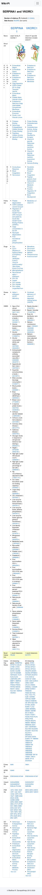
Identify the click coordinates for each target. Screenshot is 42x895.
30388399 (15, 410)
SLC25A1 (28, 731)
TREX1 (33, 757)
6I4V (15, 808)
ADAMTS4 (18, 663)
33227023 (15, 408)
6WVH (36, 792)
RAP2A (17, 687)
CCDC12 (31, 677)
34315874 (15, 320)
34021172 (16, 478)
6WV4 (31, 790)
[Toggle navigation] (37, 3)
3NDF (21, 802)
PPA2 (27, 719)
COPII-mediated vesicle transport (17, 206)
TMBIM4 (35, 739)
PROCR (27, 721)
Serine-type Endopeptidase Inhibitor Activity (17, 127)
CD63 (34, 679)
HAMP (33, 699)
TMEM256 (28, 751)
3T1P (16, 804)
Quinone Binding (32, 163)
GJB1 (27, 697)
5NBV (20, 806)
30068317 (15, 583)
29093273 (15, 446)
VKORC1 (32, 28)
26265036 (30, 332)
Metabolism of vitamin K (31, 202)
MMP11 (12, 681)
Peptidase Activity (15, 835)
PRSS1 (17, 683)
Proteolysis (16, 844)
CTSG (17, 667)
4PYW (20, 804)
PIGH (31, 717)
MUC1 (32, 713)
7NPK (16, 812)
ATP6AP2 (28, 675)
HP (26, 703)
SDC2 (17, 689)
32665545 (15, 398)
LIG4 (32, 707)
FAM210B (28, 693)
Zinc (13, 246)
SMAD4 (19, 691)
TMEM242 (28, 749)
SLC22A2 (35, 729)
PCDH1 (27, 715)
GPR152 (28, 699)
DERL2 (12, 669)
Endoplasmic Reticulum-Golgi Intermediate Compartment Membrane (17, 105)
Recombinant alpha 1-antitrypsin (16, 274)
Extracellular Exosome (16, 112)
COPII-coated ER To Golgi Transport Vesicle (16, 88)
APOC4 (33, 669)
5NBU (16, 806)
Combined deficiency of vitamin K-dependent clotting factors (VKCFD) (32, 297)
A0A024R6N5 (14, 782)
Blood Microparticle (31, 859)
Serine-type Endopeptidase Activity (17, 824)
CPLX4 (27, 685)
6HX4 (12, 808)
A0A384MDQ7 (15, 784)
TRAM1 (27, 757)
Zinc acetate (16, 282)
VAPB (27, 759)
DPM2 (27, 689)
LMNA (27, 709)
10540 (27, 770)
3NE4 (12, 804)
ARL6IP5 (28, 671)
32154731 (15, 533)
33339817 (15, 322)
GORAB (32, 697)
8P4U (19, 814)
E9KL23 (12, 786)
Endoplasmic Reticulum (16, 74)
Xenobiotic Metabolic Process (30, 169)
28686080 (30, 344)
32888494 (15, 460)
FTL (34, 695)
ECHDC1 (33, 689)
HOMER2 (33, 701)
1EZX (20, 790)
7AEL (20, 810)
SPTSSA (28, 737)
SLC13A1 (13, 691)
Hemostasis (16, 175)
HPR (29, 703)
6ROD (16, 810)
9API (15, 818)
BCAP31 (35, 675)
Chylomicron (31, 866)
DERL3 (17, 669)
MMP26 (18, 681)
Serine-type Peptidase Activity (16, 830)
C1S (26, 677)
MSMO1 (28, 711)
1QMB (16, 796)
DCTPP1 (28, 655)
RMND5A (28, 725)
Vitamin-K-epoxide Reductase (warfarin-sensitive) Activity (30, 144)
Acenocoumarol (32, 256)
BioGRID (16, 20)
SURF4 (27, 739)
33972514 (15, 505)
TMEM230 (28, 747)
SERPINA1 (17, 29)
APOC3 (27, 669)
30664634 (30, 320)
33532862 (15, 549)
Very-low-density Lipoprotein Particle (32, 838)
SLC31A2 (35, 731)
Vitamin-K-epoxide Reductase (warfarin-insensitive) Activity (31, 156)
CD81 (27, 681)
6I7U (19, 808)
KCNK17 (28, 707)
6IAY (11, 810)
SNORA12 (28, 735)
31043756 (30, 308)
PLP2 (36, 717)
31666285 (15, 619)
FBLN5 (12, 655)
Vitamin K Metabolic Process (30, 185)
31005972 (15, 631)
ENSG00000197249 (16, 776)
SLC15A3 (28, 729)
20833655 (30, 330)
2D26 (20, 796)
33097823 (15, 368)
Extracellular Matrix (16, 94)
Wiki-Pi (5, 3)
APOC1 (33, 667)
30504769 (15, 434)
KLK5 (16, 677)
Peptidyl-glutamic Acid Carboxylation (31, 179)
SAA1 (34, 725)
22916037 (16, 543)
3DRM (17, 800)
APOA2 (27, 667)
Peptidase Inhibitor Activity (17, 134)
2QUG (12, 798)
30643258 (15, 348)
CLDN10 (35, 681)
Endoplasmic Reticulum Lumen (16, 79)
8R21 (12, 818)
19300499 (30, 328)
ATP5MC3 (34, 673)
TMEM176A (29, 745)
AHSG (32, 663)
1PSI (20, 794)
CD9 (30, 681)
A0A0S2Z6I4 (29, 784)
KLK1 (20, 675)
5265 (11, 764)
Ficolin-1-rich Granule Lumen (17, 116)
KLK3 (12, 677)
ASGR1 (33, 671)
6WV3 (27, 790)
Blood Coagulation (16, 172)
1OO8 (12, 794)
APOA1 (32, 665)
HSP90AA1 (14, 675)
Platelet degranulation (16, 202)
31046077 (15, 384)
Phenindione (31, 250)
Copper (14, 280)
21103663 (31, 18)
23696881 (15, 390)
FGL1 (27, 695)
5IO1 (11, 806)
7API (12, 812)
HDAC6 (27, 701)
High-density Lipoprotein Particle (31, 844)
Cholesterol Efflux (30, 869)
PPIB (31, 719)
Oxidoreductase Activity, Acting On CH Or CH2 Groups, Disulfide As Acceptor (32, 132)
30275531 (15, 497)
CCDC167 (28, 679)
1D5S (16, 790)
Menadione (30, 246)
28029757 (15, 362)
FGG (33, 693)
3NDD (16, 802)
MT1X (27, 713)
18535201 (35, 326)
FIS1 (30, 695)
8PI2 (11, 816)
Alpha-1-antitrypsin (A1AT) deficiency (15, 295)
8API (12, 814)
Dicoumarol (30, 248)
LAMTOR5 (13, 679)
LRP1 (19, 679)
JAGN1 (32, 705)
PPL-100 (15, 278)
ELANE (18, 671)
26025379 (15, 539)
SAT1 (27, 727)
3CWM (12, 800)
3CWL (17, 798)
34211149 (15, 312)
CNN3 (27, 683)
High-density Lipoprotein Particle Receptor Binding (31, 852)
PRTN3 (12, 687)
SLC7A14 (28, 733)
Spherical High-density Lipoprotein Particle (32, 831)
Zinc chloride (16, 284)
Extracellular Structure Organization (16, 854)
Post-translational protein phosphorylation (17, 240)
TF (31, 739)
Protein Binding (17, 131)
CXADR (34, 687)
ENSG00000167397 (31, 776)
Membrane (30, 81)
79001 (27, 764)
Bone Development (31, 196)
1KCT (19, 792)
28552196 (15, 452)
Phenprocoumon (32, 254)
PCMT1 (32, 715)
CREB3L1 (28, 687)
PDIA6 (27, 717)
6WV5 (36, 790)
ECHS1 (12, 671)
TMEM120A (29, 741)
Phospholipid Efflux (31, 873)
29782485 (15, 450)
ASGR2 (27, 673)
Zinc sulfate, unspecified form (17, 287)
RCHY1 (12, 689)
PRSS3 (18, 685)
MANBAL (33, 709)
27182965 (15, 402)
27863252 (15, 553)
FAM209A (28, 691)
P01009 (18, 786)
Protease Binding (15, 122)
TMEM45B (28, 755)
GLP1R (12, 673)
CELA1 (19, 665)
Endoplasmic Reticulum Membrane (31, 77)
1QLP (12, 796)
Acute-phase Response (16, 168)
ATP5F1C (13, 665)
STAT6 (34, 737)
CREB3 (32, 685)
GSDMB (18, 673)
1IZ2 (15, 792)
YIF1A (32, 759)
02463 (12, 770)
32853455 (16, 416)
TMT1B (35, 755)
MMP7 (12, 683)
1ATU (12, 790)
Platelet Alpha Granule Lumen (17, 98)
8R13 (19, 816)
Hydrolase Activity (15, 863)
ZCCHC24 (28, 760)
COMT (31, 683)
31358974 (15, 336)
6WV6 (27, 792)
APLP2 (27, 665)
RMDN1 (27, 723)
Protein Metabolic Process (15, 868)
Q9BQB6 (28, 786)
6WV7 (31, 792)
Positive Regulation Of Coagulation (31, 191)
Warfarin (29, 252)
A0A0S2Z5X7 (29, 782)
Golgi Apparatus (17, 83)
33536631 (15, 487)
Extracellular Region (16, 66)
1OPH (16, 794)
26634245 (15, 565)
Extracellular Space (16, 70)
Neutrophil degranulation (16, 234)
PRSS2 (12, 685)
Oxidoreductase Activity (32, 124)
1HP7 (12, 792)
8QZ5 (15, 816)
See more (13, 872)
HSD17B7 (34, 703)
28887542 (15, 330)
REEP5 (33, 721)
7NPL (20, 812)
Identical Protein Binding (17, 138)
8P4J (15, 814)
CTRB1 (12, 667)
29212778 (15, 428)
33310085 (15, 422)
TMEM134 (28, 743)
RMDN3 (33, 723)
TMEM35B (28, 753)
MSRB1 (33, 711)
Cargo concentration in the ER (17, 229)
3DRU (12, 802)
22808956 (15, 360)
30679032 (15, 346)
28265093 (15, 493)
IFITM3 (27, 705)
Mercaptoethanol (17, 270)
